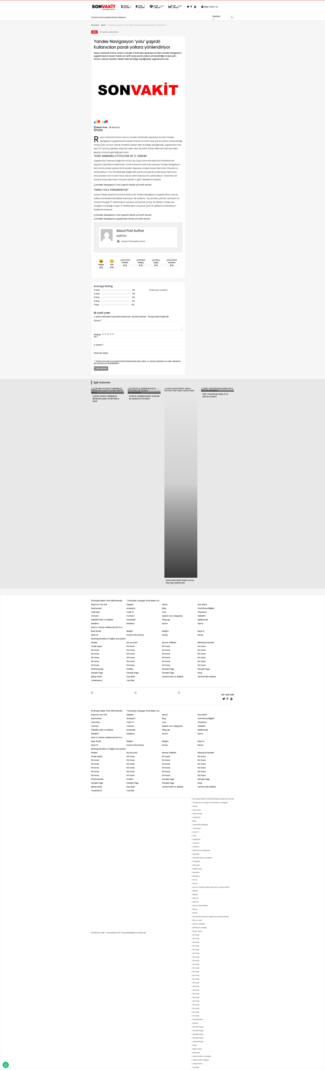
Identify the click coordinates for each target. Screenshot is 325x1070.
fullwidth (201, 616)
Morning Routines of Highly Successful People (211, 916)
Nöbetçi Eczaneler (206, 642)
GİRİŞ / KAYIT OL (210, 7)
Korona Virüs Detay (135, 635)
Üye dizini (131, 676)
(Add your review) (158, 290)
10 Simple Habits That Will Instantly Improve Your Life (213, 799)
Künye (165, 635)
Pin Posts (131, 646)
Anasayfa (131, 608)
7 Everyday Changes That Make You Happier (210, 802)
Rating (97, 334)
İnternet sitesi (101, 353)
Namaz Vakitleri (169, 642)
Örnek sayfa (96, 646)
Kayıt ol (201, 631)
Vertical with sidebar (207, 676)
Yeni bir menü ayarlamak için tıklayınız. (108, 17)
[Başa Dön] (320, 1065)
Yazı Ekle (130, 680)
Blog (164, 608)
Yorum (98, 320)
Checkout (202, 612)
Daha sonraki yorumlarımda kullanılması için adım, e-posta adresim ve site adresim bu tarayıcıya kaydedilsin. (137, 362)
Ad (96, 336)
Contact (95, 616)
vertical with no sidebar (172, 676)
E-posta (99, 344)
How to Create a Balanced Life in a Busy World (211, 887)
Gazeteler (131, 619)
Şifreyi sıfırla (96, 676)
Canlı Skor (95, 612)
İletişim (130, 631)
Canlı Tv (130, 612)
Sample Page (168, 669)
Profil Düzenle (97, 669)
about (165, 604)
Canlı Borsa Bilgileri (206, 608)
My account (132, 642)
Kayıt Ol (94, 635)
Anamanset (96, 608)
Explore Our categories (172, 616)
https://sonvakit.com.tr (133, 241)
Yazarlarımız (96, 680)
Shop (200, 673)
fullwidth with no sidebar (102, 619)
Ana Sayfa (202, 604)
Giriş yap (166, 619)
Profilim (130, 669)
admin (121, 236)
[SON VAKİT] (104, 10)
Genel (94, 32)
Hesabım (95, 623)
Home (165, 623)
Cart (164, 612)
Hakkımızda (203, 619)
